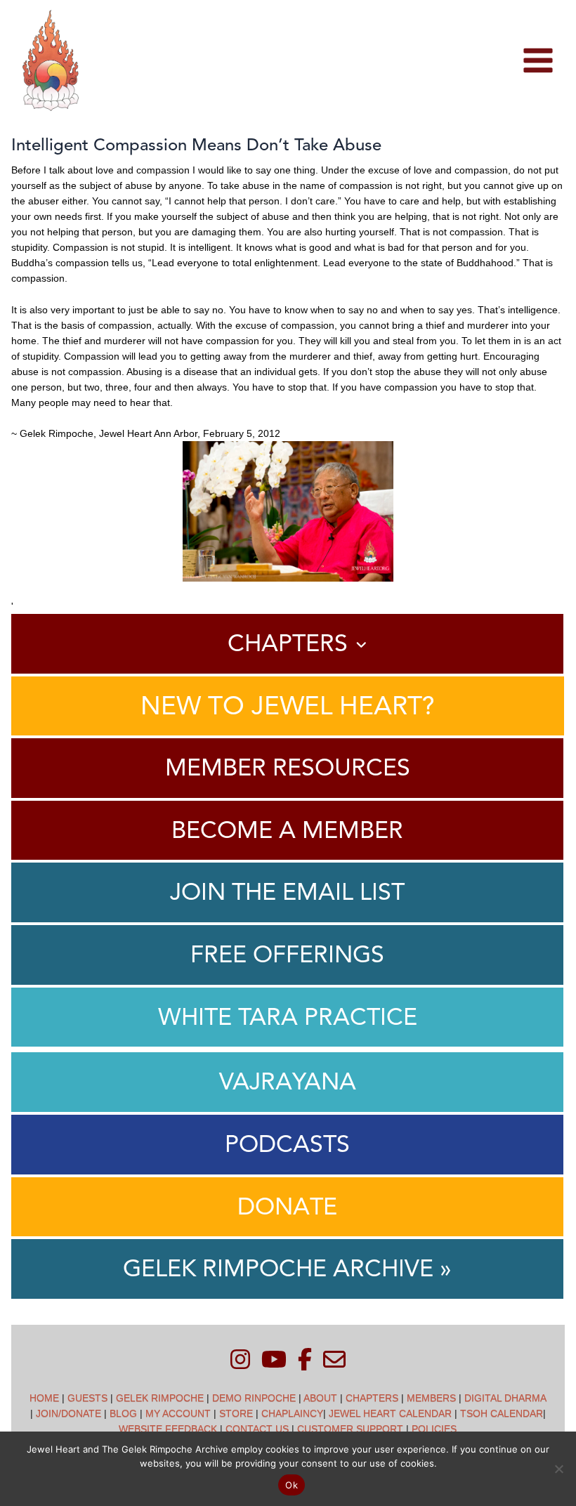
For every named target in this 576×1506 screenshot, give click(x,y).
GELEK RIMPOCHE (160, 1397)
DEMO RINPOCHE (254, 1397)
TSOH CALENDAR (501, 1413)
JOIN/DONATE (68, 1413)
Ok (291, 1485)
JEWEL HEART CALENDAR (390, 1413)
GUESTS (87, 1397)
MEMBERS (431, 1397)
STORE (236, 1413)
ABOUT (320, 1397)
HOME (44, 1397)
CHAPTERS (372, 1397)
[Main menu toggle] (537, 61)
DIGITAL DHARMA (505, 1397)
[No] (558, 1469)
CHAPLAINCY (292, 1413)
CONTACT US (257, 1428)
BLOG (123, 1413)
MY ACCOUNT (178, 1413)
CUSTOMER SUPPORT (350, 1428)
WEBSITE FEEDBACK (168, 1428)
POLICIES (434, 1428)
